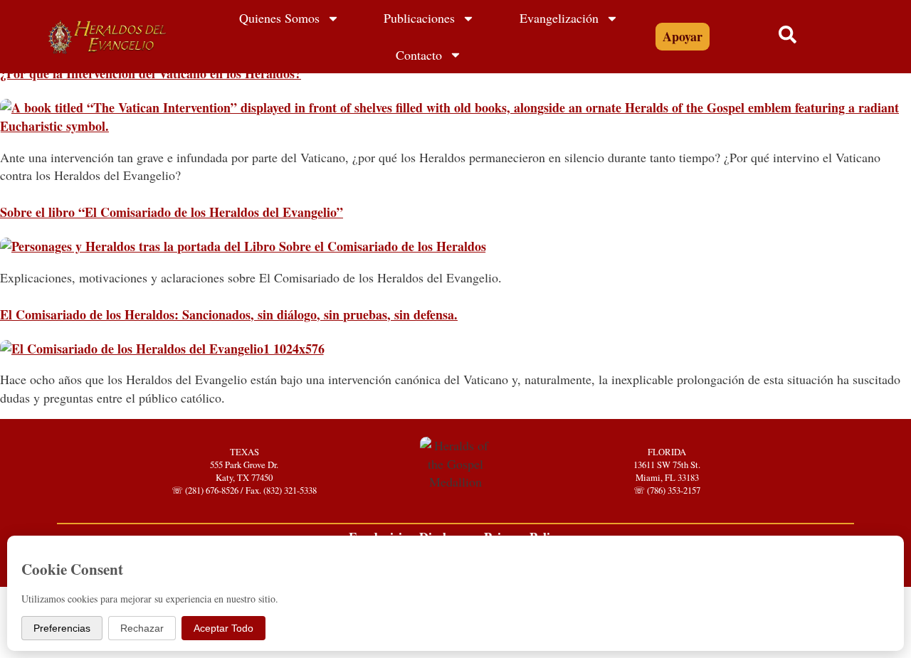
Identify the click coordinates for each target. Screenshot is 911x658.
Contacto (419, 54)
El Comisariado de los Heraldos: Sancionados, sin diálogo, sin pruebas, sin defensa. (229, 314)
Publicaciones (419, 17)
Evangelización (559, 17)
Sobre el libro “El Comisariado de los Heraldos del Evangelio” (171, 212)
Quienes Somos (279, 17)
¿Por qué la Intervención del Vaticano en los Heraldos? (150, 73)
